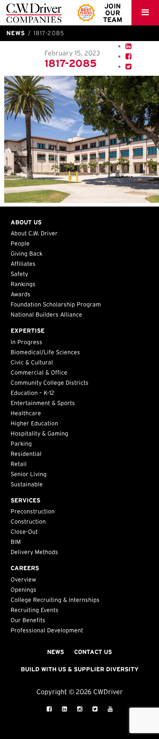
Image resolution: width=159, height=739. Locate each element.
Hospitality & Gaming (39, 433)
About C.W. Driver (34, 233)
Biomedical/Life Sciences (45, 352)
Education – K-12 (32, 392)
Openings (23, 589)
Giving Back (26, 253)
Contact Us (93, 651)
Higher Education (34, 423)
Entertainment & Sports (43, 403)
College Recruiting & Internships (55, 599)
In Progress (26, 342)
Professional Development (47, 630)
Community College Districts (50, 382)
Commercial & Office (39, 372)
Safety (19, 273)
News (55, 651)
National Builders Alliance (46, 314)
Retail (19, 463)
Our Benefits (28, 620)
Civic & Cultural (32, 362)
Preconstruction (33, 511)
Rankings (23, 284)
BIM (16, 541)
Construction (28, 521)
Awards (21, 294)
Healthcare (26, 413)
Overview (23, 579)
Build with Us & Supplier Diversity (80, 669)
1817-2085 (71, 63)
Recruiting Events (35, 610)
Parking (21, 443)
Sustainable (27, 484)
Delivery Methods (34, 552)
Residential (26, 453)
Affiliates (23, 263)
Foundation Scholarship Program (56, 304)
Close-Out (24, 531)
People (20, 243)
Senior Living (29, 474)
